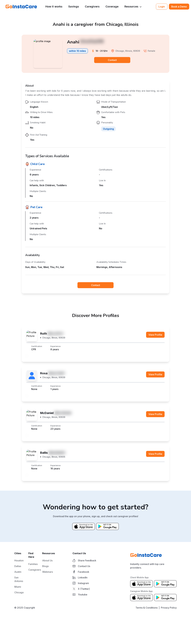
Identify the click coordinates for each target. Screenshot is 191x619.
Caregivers (92, 6)
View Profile (155, 334)
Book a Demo (179, 6)
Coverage (111, 6)
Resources (131, 6)
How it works (53, 6)
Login (161, 6)
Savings (73, 6)
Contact (112, 60)
